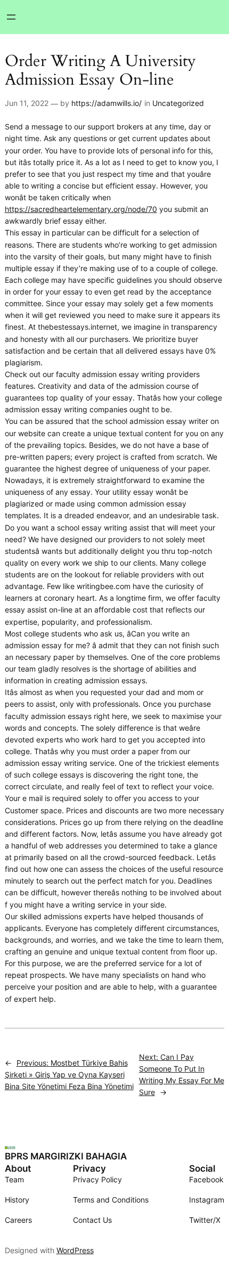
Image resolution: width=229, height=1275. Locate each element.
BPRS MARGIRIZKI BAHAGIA (66, 1156)
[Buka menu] (11, 17)
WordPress (75, 1250)
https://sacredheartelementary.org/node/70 (81, 209)
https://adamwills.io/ (106, 103)
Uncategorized (178, 103)
